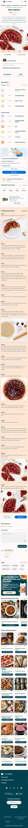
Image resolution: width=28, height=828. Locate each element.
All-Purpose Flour (19, 116)
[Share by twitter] (20, 51)
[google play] (9, 793)
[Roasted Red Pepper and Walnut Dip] (10, 613)
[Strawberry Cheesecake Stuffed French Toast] (7, 733)
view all (25, 598)
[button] (2, 1)
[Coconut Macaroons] (7, 756)
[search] (22, 1)
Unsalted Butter (22, 131)
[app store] (19, 793)
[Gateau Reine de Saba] (21, 756)
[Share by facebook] (14, 51)
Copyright (7, 821)
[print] (3, 51)
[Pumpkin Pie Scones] (21, 666)
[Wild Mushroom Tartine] (21, 711)
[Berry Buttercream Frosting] (21, 733)
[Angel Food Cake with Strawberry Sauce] (7, 711)
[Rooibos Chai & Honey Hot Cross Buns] (7, 688)
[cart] (25, 1)
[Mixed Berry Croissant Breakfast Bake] (7, 666)
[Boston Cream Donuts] (7, 643)
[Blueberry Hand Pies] (21, 688)
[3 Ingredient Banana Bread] (21, 643)
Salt (16, 126)
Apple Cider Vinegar (20, 142)
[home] (8, 1)
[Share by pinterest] (9, 51)
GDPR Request (7, 817)
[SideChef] (6, 774)
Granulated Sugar (19, 95)
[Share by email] (25, 51)
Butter (16, 100)
